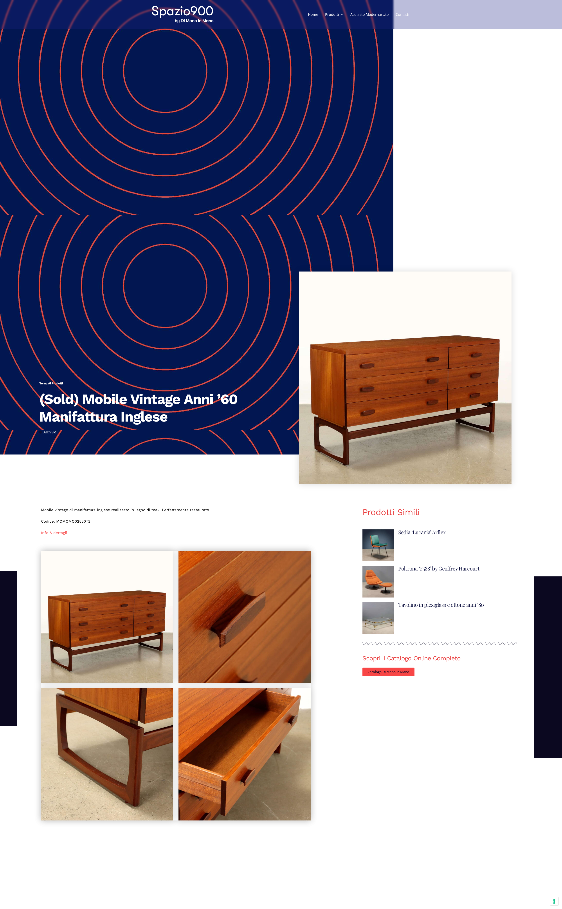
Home (313, 14)
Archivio (49, 432)
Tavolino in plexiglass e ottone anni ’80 (441, 604)
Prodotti (332, 14)
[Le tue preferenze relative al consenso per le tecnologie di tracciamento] (554, 901)
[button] (341, 14)
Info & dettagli (54, 533)
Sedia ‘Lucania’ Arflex (421, 532)
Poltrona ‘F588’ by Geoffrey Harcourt (438, 568)
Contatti (402, 14)
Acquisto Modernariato (369, 14)
